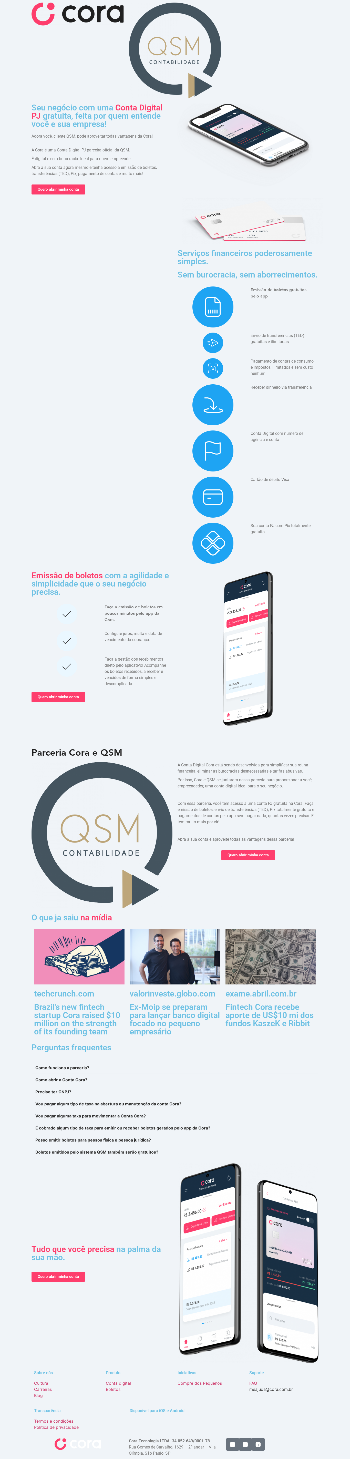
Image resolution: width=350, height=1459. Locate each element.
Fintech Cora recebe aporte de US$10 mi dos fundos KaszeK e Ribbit (269, 1015)
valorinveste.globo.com (172, 994)
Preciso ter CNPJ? (53, 1091)
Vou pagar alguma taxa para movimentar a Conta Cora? (90, 1115)
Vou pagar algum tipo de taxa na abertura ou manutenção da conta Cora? (108, 1103)
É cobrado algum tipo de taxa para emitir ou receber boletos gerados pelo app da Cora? (122, 1128)
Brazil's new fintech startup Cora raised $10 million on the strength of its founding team (77, 1019)
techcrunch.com (64, 994)
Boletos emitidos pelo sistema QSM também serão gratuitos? (96, 1152)
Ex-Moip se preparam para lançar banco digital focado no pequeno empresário (175, 1019)
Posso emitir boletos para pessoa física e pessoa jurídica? (93, 1140)
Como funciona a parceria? (62, 1067)
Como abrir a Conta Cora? (61, 1079)
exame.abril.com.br (261, 994)
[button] (175, 1068)
